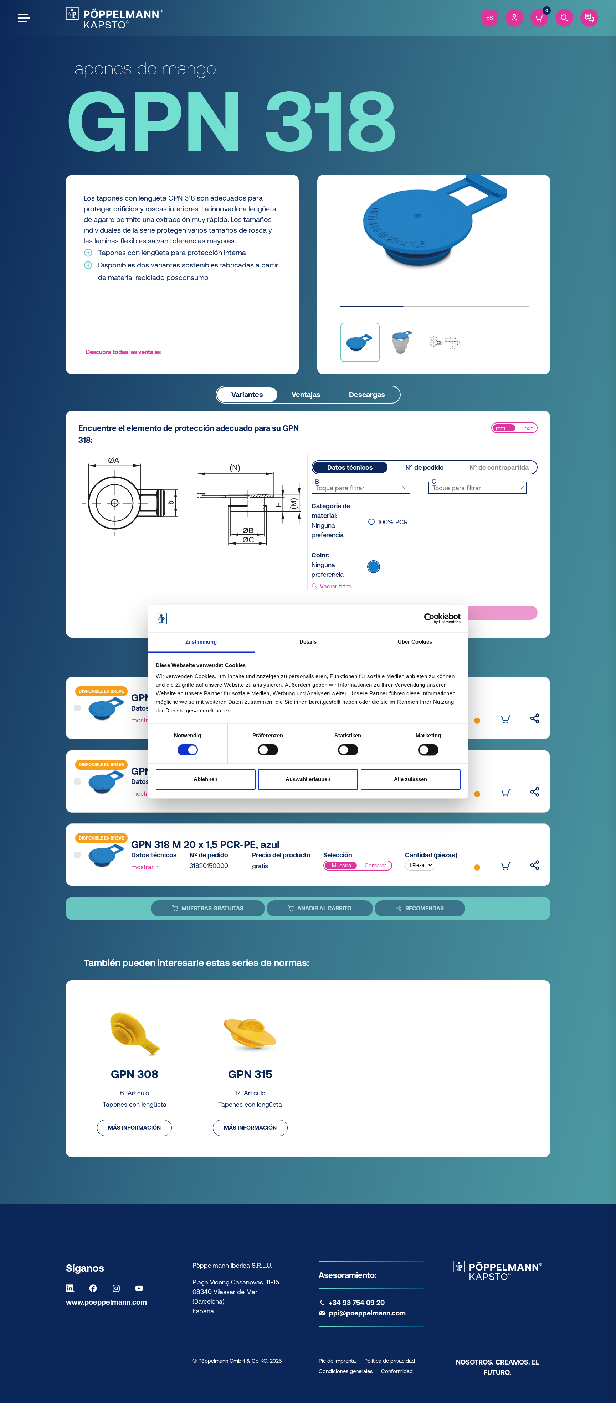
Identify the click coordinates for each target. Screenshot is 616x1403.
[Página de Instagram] (118, 1288)
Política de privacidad (389, 1361)
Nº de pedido (424, 467)
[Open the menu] (24, 18)
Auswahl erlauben (308, 779)
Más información (134, 1127)
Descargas (367, 394)
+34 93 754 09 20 (357, 1302)
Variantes (247, 394)
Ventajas (306, 394)
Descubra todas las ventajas (123, 352)
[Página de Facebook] (95, 1288)
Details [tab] (308, 642)
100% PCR (393, 522)
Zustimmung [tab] (201, 642)
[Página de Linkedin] (72, 1288)
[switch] (268, 749)
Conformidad (397, 1371)
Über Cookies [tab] (415, 642)
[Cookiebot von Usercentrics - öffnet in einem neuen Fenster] (429, 618)
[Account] (514, 18)
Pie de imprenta (337, 1361)
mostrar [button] (143, 720)
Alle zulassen (410, 779)
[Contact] (589, 18)
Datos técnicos (350, 467)
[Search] (564, 18)
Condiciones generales (346, 1371)
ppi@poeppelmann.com (367, 1313)
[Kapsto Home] (114, 17)
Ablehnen (205, 779)
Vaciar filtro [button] (334, 586)
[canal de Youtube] (141, 1288)
